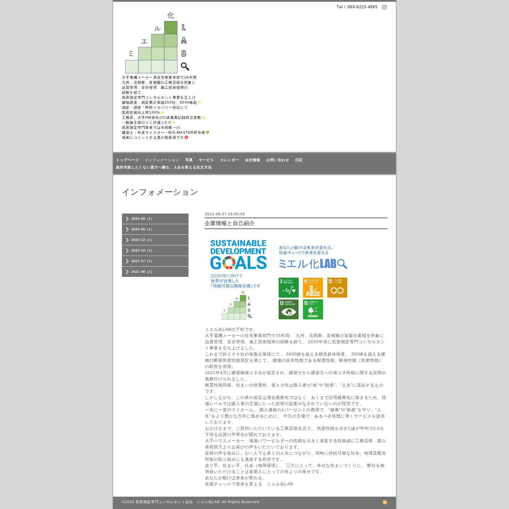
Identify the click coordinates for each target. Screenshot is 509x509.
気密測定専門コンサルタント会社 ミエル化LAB (177, 502)
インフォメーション (162, 160)
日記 (299, 160)
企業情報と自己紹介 (230, 223)
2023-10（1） (142, 250)
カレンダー (229, 160)
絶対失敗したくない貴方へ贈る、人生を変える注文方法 (164, 167)
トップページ (127, 160)
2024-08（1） (142, 218)
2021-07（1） (142, 261)
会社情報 (252, 160)
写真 (189, 160)
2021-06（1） (142, 271)
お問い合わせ (277, 160)
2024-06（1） (142, 229)
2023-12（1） (142, 240)
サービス (206, 160)
